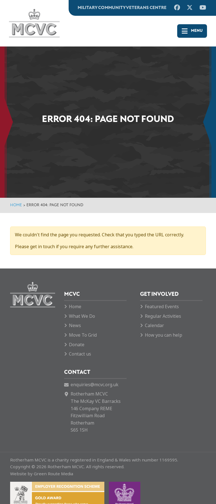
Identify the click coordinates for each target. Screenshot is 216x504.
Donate (76, 344)
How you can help (163, 335)
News (75, 325)
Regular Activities (163, 316)
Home (16, 205)
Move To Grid (83, 335)
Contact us (80, 354)
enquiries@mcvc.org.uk (94, 384)
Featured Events (162, 306)
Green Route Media (53, 474)
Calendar (154, 325)
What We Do (82, 316)
